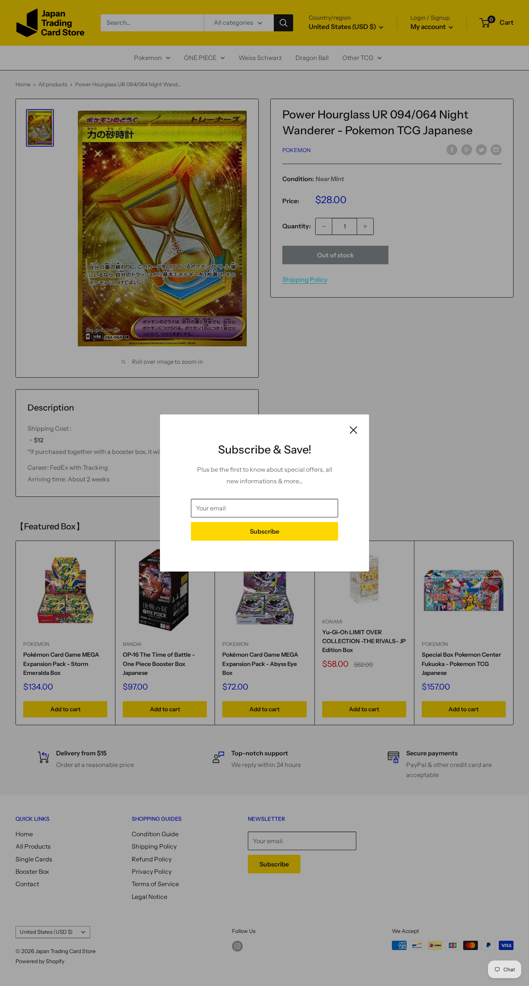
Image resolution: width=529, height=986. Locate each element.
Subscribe (264, 531)
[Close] (353, 429)
